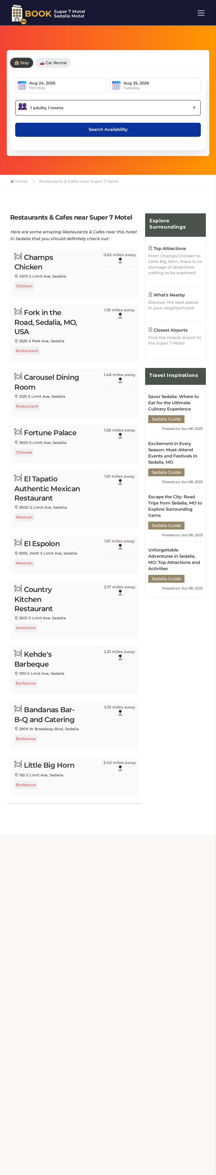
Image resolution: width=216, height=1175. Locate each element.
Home (21, 181)
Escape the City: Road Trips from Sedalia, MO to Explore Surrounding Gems (175, 506)
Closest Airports (170, 330)
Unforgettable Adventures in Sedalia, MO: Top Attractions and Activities (174, 559)
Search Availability (108, 129)
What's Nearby (168, 295)
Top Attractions (169, 248)
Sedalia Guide (166, 419)
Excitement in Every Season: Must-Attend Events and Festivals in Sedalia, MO (172, 453)
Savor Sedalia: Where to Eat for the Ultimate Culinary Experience (173, 403)
